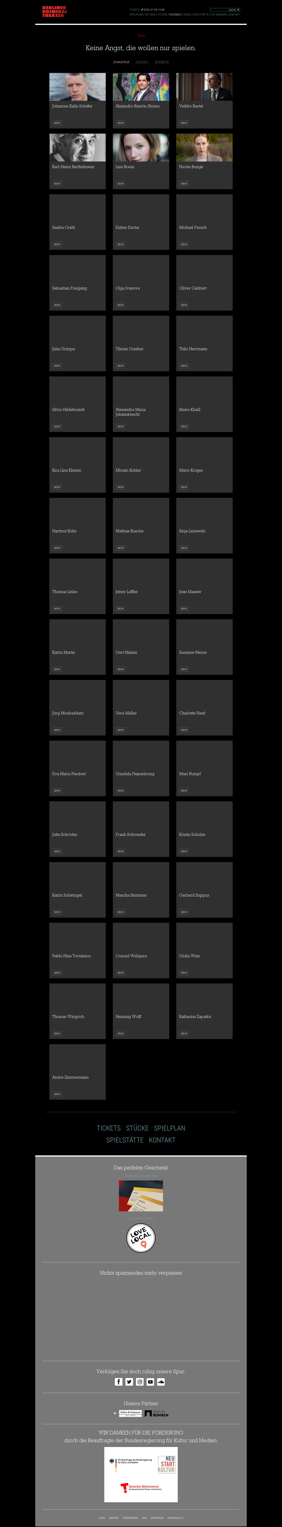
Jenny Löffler (127, 592)
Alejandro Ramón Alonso (138, 106)
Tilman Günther (130, 349)
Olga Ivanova (128, 288)
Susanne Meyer (193, 653)
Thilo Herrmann (193, 349)
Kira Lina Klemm (66, 471)
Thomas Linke (64, 592)
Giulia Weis (189, 956)
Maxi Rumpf (190, 774)
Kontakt (234, 14)
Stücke (162, 14)
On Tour (150, 14)
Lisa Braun (125, 167)
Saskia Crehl (63, 228)
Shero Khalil (189, 410)
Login (102, 1517)
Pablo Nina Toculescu (71, 956)
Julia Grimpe (63, 349)
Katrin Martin (63, 653)
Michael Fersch (193, 228)
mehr (57, 122)
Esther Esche (127, 228)
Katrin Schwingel (67, 895)
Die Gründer (219, 14)
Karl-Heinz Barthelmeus (73, 167)
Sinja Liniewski (192, 531)
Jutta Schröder (64, 835)
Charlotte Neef (192, 713)
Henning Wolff (128, 1017)
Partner (114, 1517)
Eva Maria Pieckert (69, 774)
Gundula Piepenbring (135, 774)
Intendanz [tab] (142, 62)
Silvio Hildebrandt (68, 410)
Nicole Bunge (191, 167)
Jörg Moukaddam (68, 713)
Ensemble (175, 14)
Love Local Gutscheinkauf (141, 1218)
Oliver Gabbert (193, 288)
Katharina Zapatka (195, 1017)
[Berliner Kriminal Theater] (55, 12)
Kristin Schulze (192, 835)
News (187, 14)
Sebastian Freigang (69, 288)
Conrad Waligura (131, 956)
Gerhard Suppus (194, 895)
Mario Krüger (191, 471)
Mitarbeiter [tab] (162, 62)
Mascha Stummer (131, 895)
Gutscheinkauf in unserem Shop (141, 1175)
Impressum (157, 1517)
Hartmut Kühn (64, 531)
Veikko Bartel (191, 106)
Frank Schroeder (131, 835)
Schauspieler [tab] (121, 62)
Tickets (135, 9)
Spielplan (136, 14)
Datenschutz (175, 1517)
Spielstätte (201, 14)
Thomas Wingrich (68, 1017)
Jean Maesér (190, 592)
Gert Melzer (126, 653)
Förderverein (130, 1517)
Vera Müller (126, 713)
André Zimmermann (70, 1078)
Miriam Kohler (128, 471)
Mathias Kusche (129, 531)
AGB (144, 1517)
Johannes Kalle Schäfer (72, 106)
